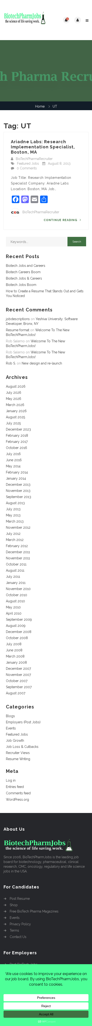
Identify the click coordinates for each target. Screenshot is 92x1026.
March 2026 (15, 405)
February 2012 (17, 546)
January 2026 (16, 411)
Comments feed (18, 793)
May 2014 (13, 466)
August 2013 (15, 503)
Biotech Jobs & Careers (24, 278)
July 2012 (13, 534)
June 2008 (14, 650)
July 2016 (13, 454)
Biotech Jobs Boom (21, 285)
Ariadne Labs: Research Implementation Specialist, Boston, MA (43, 147)
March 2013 (15, 521)
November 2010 (18, 589)
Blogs (10, 716)
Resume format (17, 330)
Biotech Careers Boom (23, 272)
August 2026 (15, 386)
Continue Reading (61, 220)
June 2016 (14, 460)
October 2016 (16, 448)
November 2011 (18, 558)
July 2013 (13, 509)
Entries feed (15, 787)
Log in (11, 780)
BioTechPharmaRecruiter (34, 159)
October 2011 (16, 564)
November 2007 (18, 675)
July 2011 (13, 576)
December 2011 (18, 552)
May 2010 (13, 607)
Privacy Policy (20, 924)
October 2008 (17, 638)
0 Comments (27, 168)
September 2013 (18, 497)
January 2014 (16, 478)
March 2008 (15, 656)
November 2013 (18, 491)
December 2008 (18, 632)
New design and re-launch (42, 363)
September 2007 (19, 687)
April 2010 (13, 613)
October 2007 (16, 681)
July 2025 (13, 423)
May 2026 (13, 399)
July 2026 (13, 392)
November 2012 (18, 527)
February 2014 (17, 472)
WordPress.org (17, 799)
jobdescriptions (18, 319)
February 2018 (17, 435)
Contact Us (18, 937)
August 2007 (15, 693)
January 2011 (15, 583)
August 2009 (15, 626)
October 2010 (16, 595)
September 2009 (19, 619)
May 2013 (13, 515)
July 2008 (13, 644)
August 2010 (15, 601)
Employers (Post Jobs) (23, 722)
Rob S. (11, 363)
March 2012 (15, 540)
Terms (14, 930)
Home (40, 106)
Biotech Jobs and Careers (25, 266)
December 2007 (18, 668)
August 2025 (15, 417)
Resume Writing (18, 759)
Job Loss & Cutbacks (22, 747)
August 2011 (15, 570)
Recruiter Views (18, 753)
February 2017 (17, 442)
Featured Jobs (28, 163)
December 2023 (18, 429)
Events (11, 728)
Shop (14, 905)
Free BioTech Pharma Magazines (34, 911)
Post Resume (20, 898)
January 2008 (16, 662)
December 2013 (18, 484)
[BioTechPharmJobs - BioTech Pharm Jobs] (25, 20)
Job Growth (15, 740)
